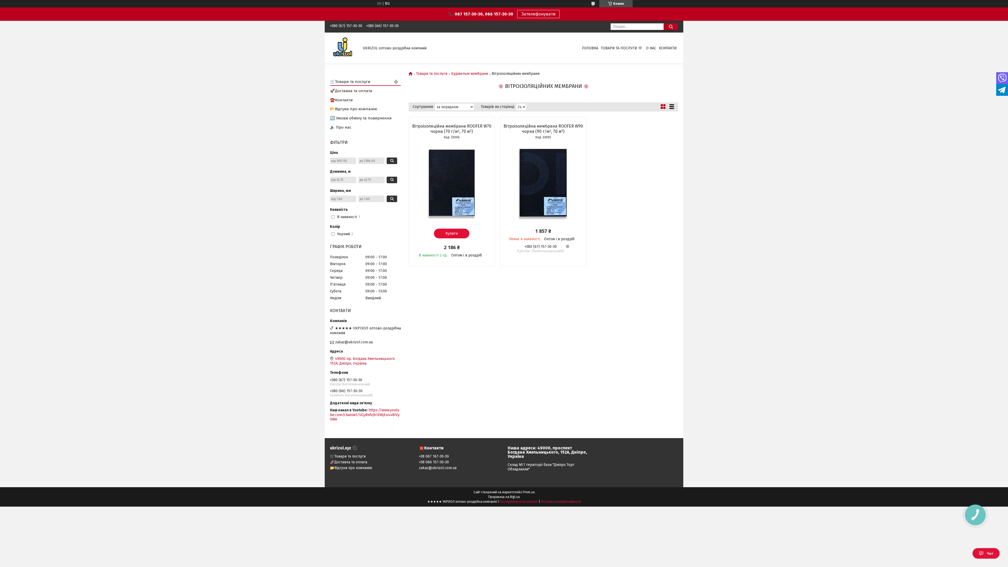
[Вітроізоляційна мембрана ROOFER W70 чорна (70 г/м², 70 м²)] (452, 182)
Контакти (668, 48)
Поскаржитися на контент (519, 501)
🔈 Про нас (340, 127)
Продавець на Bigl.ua (504, 497)
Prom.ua (529, 492)
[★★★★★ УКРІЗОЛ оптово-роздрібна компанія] (343, 48)
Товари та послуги (619, 48)
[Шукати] (671, 26)
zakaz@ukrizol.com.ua (354, 342)
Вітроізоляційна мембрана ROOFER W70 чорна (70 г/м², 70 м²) (451, 129)
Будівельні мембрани (469, 74)
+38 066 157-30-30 (434, 462)
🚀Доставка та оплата (351, 90)
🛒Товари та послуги (350, 81)
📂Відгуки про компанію (353, 109)
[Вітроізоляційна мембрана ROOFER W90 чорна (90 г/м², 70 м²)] (543, 182)
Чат (990, 553)
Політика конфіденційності (561, 501)
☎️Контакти (341, 100)
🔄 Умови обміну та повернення (361, 118)
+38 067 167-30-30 (434, 456)
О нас (651, 48)
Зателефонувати (538, 14)
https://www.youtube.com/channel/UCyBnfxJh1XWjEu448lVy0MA (365, 415)
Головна (590, 48)
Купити (451, 233)
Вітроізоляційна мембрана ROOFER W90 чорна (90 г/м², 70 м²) (543, 129)
